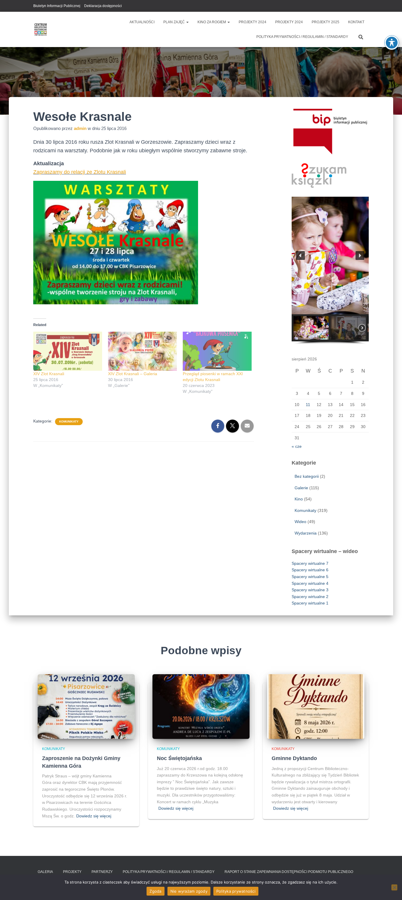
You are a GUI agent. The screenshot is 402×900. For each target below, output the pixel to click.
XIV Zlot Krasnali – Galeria (132, 373)
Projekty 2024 (252, 22)
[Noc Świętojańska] (201, 706)
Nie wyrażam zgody (188, 891)
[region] (330, 271)
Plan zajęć (174, 22)
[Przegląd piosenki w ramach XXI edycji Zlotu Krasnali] (217, 351)
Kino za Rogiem (212, 22)
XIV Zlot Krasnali (48, 373)
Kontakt (356, 22)
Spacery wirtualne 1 (310, 603)
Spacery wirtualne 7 (310, 563)
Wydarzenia (306, 533)
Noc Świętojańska (179, 758)
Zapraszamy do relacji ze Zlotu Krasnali (79, 172)
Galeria (45, 872)
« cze (297, 446)
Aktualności (142, 22)
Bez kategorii (307, 476)
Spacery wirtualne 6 (310, 569)
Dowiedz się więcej (93, 816)
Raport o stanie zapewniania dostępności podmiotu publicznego (289, 872)
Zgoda (155, 891)
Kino (299, 499)
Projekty (72, 872)
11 (308, 404)
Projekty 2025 (325, 22)
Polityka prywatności (235, 891)
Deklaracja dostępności (103, 6)
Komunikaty (69, 421)
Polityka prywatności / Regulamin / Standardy (302, 37)
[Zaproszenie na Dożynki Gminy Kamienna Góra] (86, 706)
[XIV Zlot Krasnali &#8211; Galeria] (142, 351)
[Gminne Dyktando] (315, 706)
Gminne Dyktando (294, 758)
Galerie (301, 487)
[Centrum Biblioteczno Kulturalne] (40, 29)
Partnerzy (102, 872)
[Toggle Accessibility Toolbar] (392, 43)
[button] (187, 22)
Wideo (300, 521)
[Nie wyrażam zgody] (394, 887)
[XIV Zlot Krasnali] (67, 351)
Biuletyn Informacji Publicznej (56, 6)
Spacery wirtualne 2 (310, 596)
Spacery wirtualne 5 (310, 576)
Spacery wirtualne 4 (310, 583)
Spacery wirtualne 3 (310, 589)
